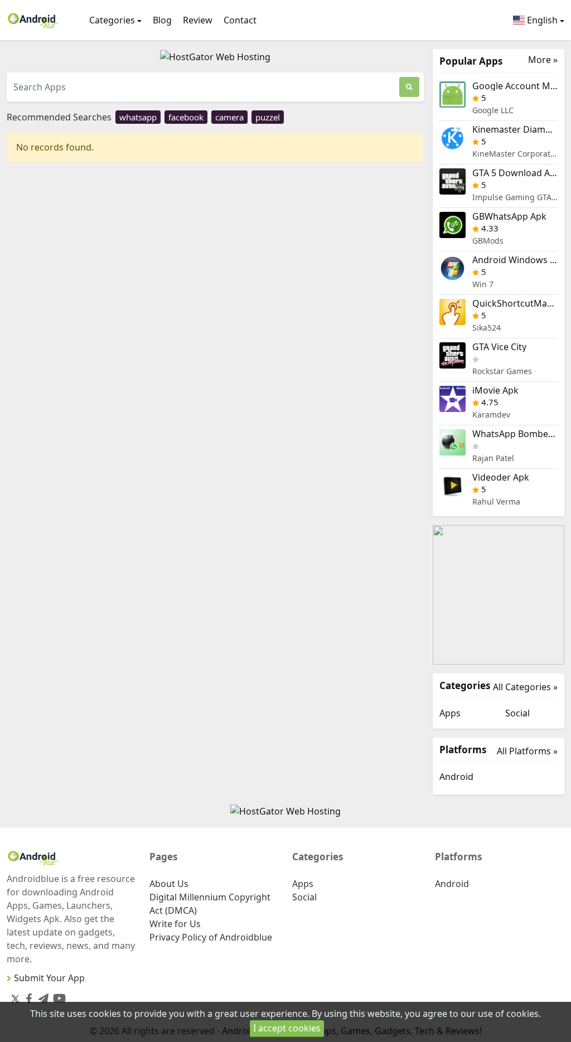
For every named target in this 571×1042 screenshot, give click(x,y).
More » (543, 60)
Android (456, 776)
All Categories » (525, 687)
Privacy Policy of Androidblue (210, 937)
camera (229, 117)
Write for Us (175, 924)
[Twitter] (15, 998)
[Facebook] (27, 996)
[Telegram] (41, 996)
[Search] (409, 87)
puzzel (267, 117)
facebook (186, 117)
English (541, 20)
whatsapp (138, 117)
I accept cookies (287, 1028)
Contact (240, 20)
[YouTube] (57, 996)
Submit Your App (49, 978)
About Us (168, 884)
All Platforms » (527, 751)
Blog (162, 20)
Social (517, 713)
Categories (112, 20)
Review (197, 20)
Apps (450, 713)
